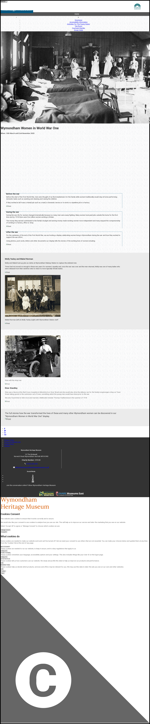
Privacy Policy (9, 440)
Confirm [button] (3, 571)
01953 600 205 (32, 464)
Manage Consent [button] (5, 530)
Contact (7, 446)
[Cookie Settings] (75, 648)
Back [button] (2, 573)
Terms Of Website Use (12, 442)
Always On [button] (4, 550)
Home (77, 14)
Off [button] (2, 563)
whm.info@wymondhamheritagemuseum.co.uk (32, 467)
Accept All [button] (4, 532)
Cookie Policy (9, 444)
